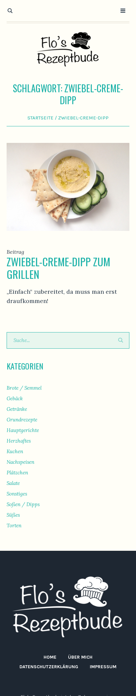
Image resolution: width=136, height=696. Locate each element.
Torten (14, 525)
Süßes (13, 515)
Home (50, 657)
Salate (13, 483)
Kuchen (15, 451)
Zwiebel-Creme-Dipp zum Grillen (58, 268)
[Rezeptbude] (68, 49)
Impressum (103, 667)
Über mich (80, 657)
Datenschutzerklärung (48, 667)
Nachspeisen (20, 462)
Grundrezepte (22, 419)
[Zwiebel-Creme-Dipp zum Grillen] (68, 186)
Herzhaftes (19, 441)
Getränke (17, 409)
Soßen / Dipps (23, 504)
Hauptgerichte (23, 430)
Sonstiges (17, 494)
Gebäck (15, 398)
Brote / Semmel (24, 388)
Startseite (40, 118)
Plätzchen (17, 472)
